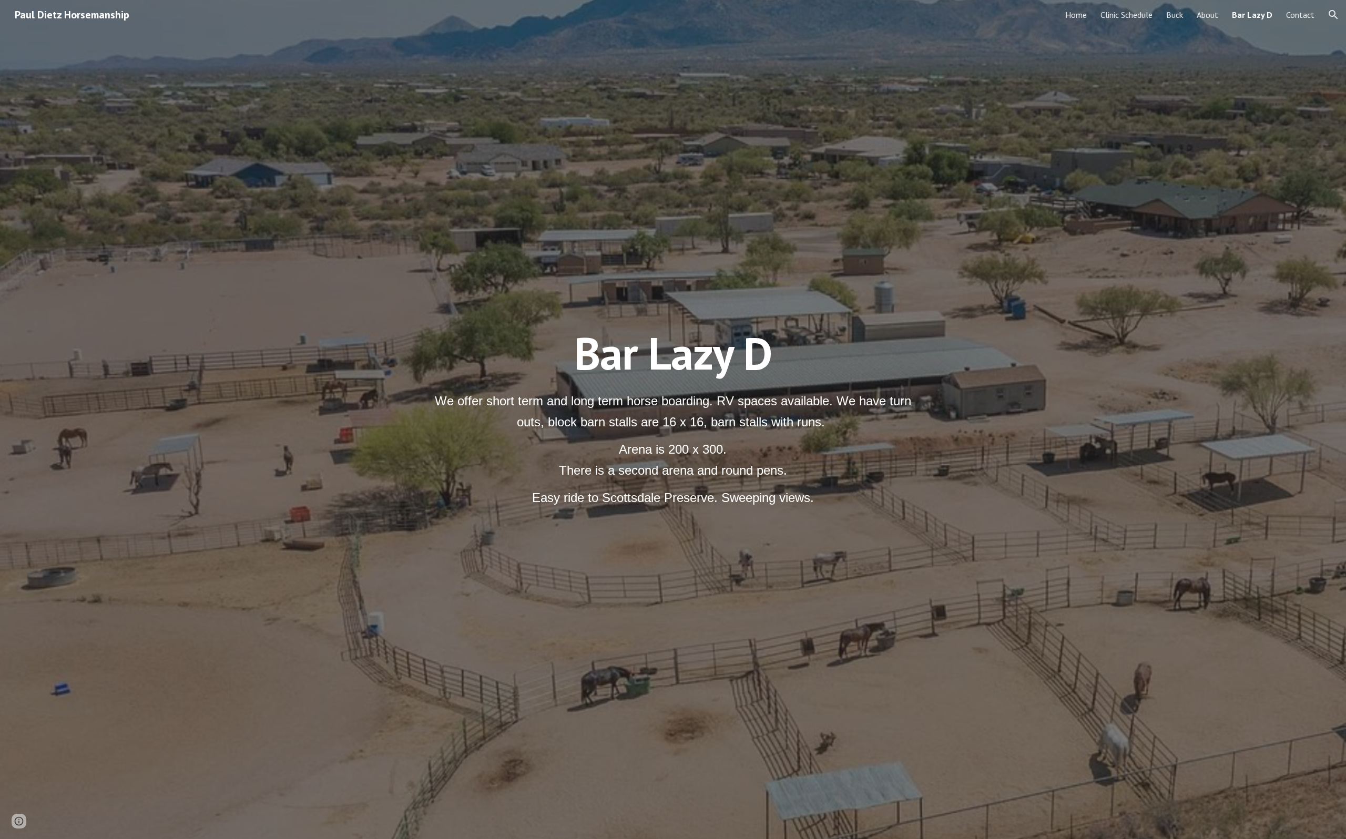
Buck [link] (1174, 14)
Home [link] (1076, 14)
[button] (1333, 14)
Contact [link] (1300, 14)
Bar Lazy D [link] (1252, 14)
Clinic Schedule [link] (1126, 14)
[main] (672, 353)
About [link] (1207, 14)
